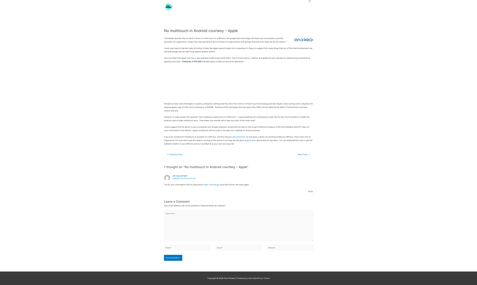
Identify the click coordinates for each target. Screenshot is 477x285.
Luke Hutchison (238, 137)
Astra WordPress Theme (259, 278)
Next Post (304, 154)
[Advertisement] (238, 83)
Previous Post (175, 154)
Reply (310, 191)
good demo (251, 140)
